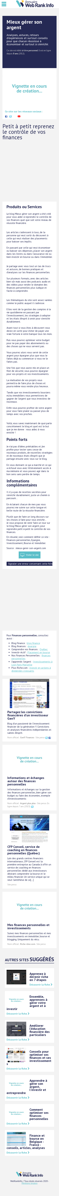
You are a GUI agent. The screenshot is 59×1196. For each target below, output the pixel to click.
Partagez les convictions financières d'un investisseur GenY (27, 715)
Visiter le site (32, 554)
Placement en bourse (39, 652)
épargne (32, 646)
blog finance (33, 643)
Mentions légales (30, 1183)
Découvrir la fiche (40, 984)
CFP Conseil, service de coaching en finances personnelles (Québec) (23, 850)
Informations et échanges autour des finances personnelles (25, 781)
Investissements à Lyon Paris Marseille (31, 663)
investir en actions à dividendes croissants (31, 669)
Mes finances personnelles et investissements (28, 926)
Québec (44, 649)
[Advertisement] (29, 171)
